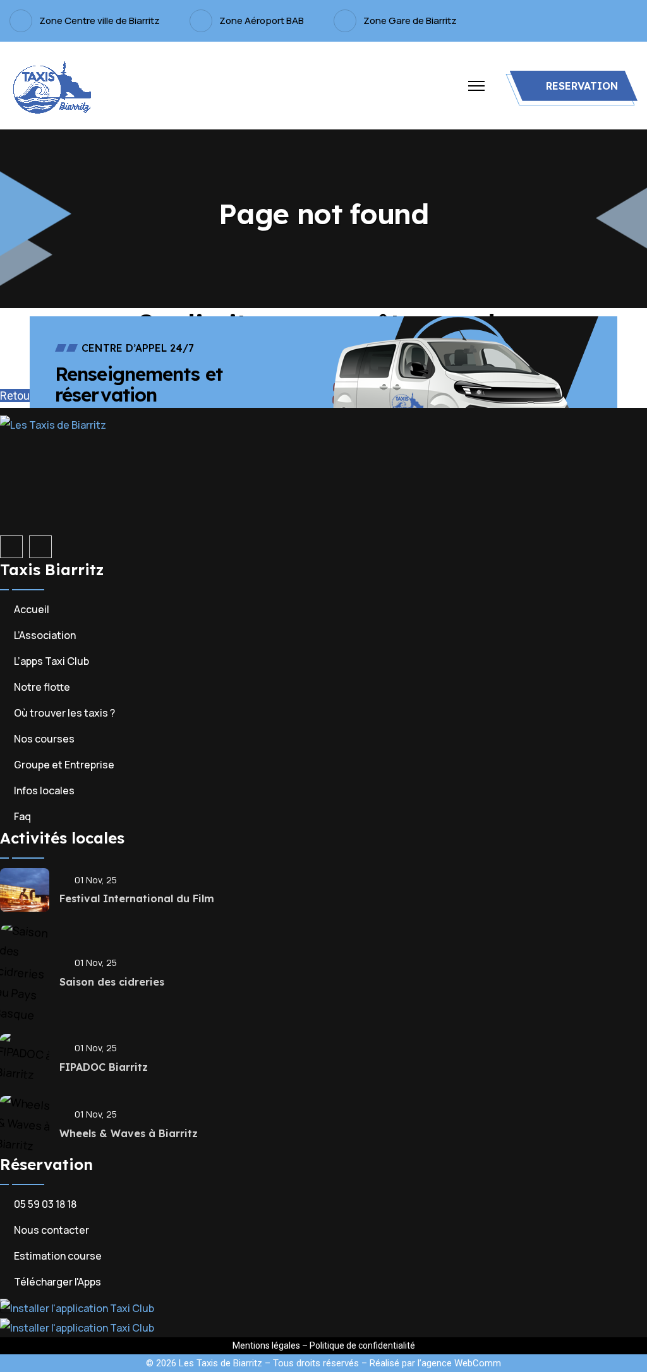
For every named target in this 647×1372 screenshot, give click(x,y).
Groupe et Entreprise (64, 765)
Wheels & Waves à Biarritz (128, 1133)
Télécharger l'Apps (57, 1282)
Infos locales (44, 790)
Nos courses (44, 739)
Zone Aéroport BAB (261, 21)
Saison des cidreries (111, 981)
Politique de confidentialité (362, 1345)
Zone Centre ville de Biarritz (99, 21)
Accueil (31, 609)
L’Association (45, 635)
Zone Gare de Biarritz (410, 21)
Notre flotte (42, 687)
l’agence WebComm (459, 1363)
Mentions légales (266, 1345)
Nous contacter (51, 1230)
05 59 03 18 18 (45, 1204)
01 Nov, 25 (96, 880)
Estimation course (58, 1256)
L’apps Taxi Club (51, 661)
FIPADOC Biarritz (103, 1067)
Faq (22, 816)
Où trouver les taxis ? (64, 713)
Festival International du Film (136, 898)
